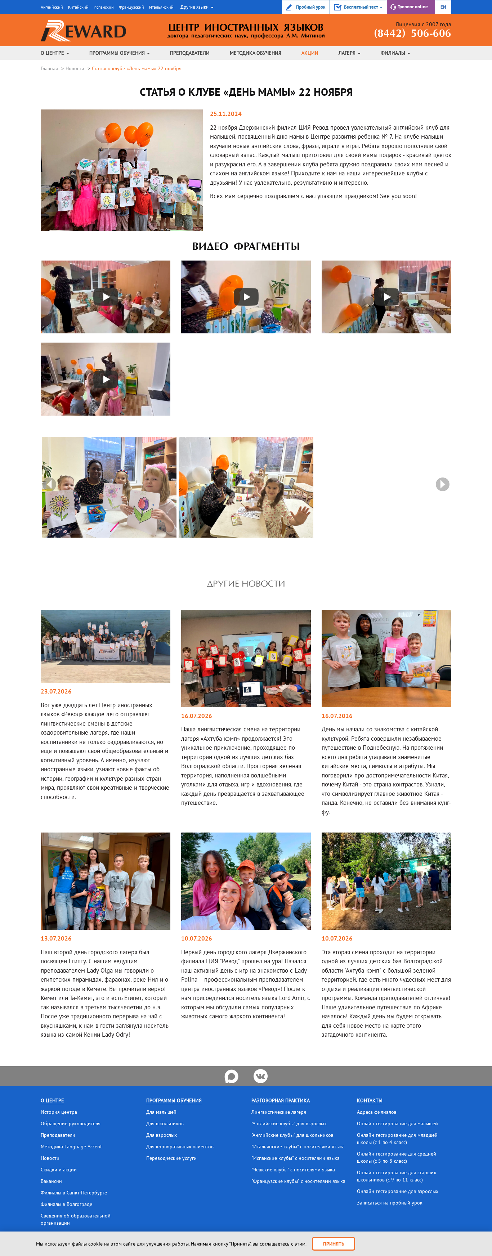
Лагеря (348, 53)
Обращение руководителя (70, 1123)
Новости (75, 68)
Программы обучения (117, 53)
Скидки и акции (59, 1169)
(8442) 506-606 (412, 34)
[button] (196, 7)
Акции (309, 53)
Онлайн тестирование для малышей (397, 1123)
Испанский (104, 7)
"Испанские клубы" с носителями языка (295, 1158)
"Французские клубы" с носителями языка (298, 1181)
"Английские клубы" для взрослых (289, 1123)
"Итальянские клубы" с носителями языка (298, 1146)
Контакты (370, 1100)
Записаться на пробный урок (389, 1202)
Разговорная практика (280, 1100)
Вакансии (51, 1181)
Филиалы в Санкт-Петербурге (74, 1192)
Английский (52, 7)
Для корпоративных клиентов (180, 1146)
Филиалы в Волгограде (66, 1204)
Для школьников (165, 1123)
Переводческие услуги (171, 1158)
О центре (53, 53)
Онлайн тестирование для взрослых (397, 1191)
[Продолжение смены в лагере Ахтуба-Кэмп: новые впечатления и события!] (246, 658)
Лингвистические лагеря (278, 1112)
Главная (49, 68)
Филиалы (394, 53)
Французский (131, 7)
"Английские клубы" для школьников (292, 1135)
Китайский (78, 7)
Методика (255, 53)
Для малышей (161, 1112)
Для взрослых (161, 1135)
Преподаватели (190, 53)
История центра (59, 1112)
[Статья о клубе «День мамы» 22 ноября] (109, 487)
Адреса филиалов (377, 1112)
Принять (333, 1244)
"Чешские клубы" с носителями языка (293, 1169)
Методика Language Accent (71, 1146)
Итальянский (161, 7)
